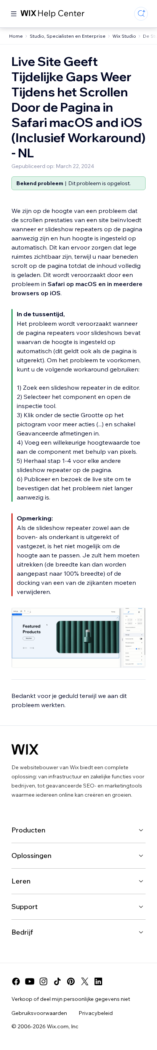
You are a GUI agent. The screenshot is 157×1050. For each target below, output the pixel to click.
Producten (28, 830)
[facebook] (16, 981)
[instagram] (43, 981)
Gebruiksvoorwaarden (39, 1013)
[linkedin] (98, 981)
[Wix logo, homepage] (24, 749)
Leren (20, 881)
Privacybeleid (95, 1013)
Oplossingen (31, 855)
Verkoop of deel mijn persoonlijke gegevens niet (70, 999)
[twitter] (84, 981)
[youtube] (29, 981)
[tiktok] (57, 981)
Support (24, 906)
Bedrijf (22, 932)
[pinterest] (70, 981)
